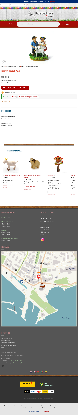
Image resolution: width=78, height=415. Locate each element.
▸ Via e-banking (5, 358)
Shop (2, 66)
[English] (31, 371)
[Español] (46, 371)
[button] (12, 24)
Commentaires (5, 340)
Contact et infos (6, 338)
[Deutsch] (39, 371)
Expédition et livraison (8, 345)
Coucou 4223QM (10, 175)
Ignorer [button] (52, 1)
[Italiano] (43, 371)
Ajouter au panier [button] (11, 192)
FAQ (2, 347)
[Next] (73, 177)
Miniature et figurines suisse (29, 66)
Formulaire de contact (47, 221)
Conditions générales (8, 342)
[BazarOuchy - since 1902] (39, 13)
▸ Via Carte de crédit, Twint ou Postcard (12, 355)
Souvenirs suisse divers (13, 66)
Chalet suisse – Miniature (59, 175)
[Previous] (4, 177)
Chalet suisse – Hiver (34, 175)
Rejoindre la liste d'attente (15, 87)
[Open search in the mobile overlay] (38, 24)
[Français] (35, 371)
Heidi (14, 97)
